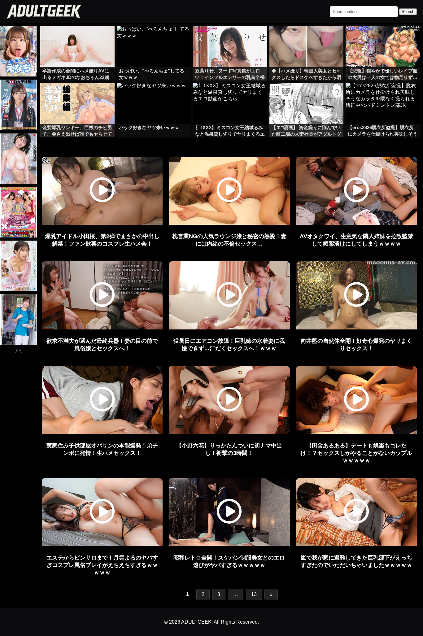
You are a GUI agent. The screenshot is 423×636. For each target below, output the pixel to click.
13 (254, 594)
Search (408, 11)
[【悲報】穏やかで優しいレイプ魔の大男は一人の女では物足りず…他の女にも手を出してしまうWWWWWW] (383, 38)
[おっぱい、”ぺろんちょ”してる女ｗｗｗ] (154, 38)
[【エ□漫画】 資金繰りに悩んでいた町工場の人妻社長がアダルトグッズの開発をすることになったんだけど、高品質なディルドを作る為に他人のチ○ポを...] (306, 95)
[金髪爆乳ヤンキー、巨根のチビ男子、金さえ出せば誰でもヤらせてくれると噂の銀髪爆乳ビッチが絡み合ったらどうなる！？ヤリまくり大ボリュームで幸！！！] (77, 95)
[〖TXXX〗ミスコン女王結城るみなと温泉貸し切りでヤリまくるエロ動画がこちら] (230, 95)
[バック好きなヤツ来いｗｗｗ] (154, 95)
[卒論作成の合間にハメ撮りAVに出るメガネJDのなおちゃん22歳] (77, 38)
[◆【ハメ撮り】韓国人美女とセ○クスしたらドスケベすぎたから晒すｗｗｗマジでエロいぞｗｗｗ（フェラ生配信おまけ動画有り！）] (306, 38)
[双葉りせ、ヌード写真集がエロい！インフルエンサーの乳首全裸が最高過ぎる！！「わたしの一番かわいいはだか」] (230, 38)
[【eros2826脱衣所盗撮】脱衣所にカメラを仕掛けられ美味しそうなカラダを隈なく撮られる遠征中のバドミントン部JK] (383, 95)
